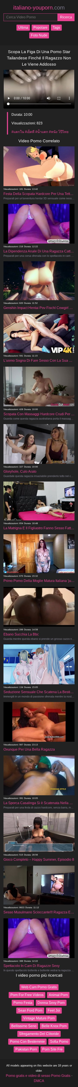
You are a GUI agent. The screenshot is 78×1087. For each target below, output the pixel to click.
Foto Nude (39, 35)
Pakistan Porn (26, 1049)
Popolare (40, 27)
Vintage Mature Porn (39, 1018)
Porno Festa (22, 1003)
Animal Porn (58, 995)
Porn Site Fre (52, 1049)
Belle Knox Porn (54, 1026)
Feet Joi (54, 1010)
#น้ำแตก (41, 132)
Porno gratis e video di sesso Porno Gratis (38, 1075)
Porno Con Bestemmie (27, 1041)
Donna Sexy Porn (51, 1003)
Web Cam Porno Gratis (39, 987)
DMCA (39, 1081)
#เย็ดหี (29, 132)
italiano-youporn (39, 8)
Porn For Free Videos (27, 995)
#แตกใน (17, 132)
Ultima (23, 27)
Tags (56, 27)
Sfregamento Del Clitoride (39, 1034)
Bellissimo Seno (23, 1026)
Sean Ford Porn (30, 1010)
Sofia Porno (59, 1041)
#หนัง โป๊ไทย (58, 132)
